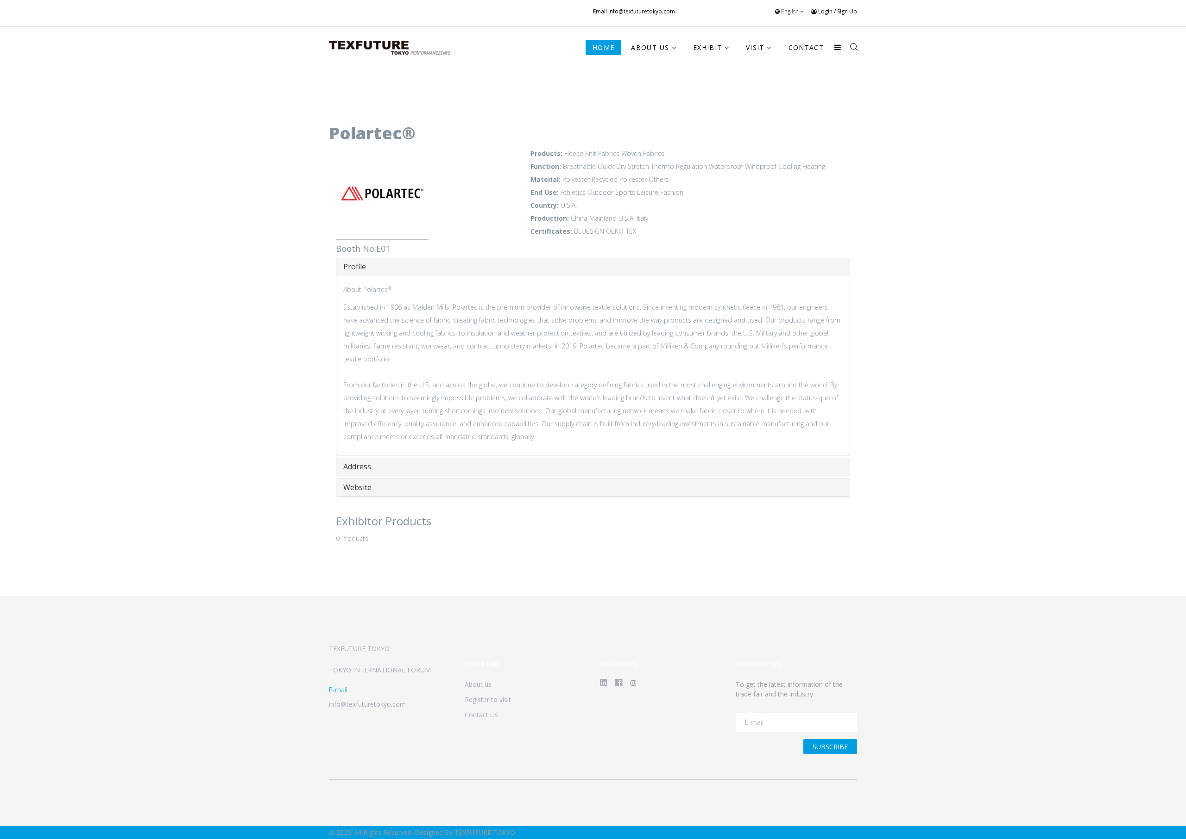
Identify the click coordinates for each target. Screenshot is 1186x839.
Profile (354, 266)
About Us (650, 47)
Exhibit (707, 47)
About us (478, 684)
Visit (755, 47)
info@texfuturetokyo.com (641, 11)
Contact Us (481, 714)
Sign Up (847, 11)
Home (603, 47)
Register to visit (488, 699)
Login (825, 11)
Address (357, 466)
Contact (806, 47)
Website (357, 487)
